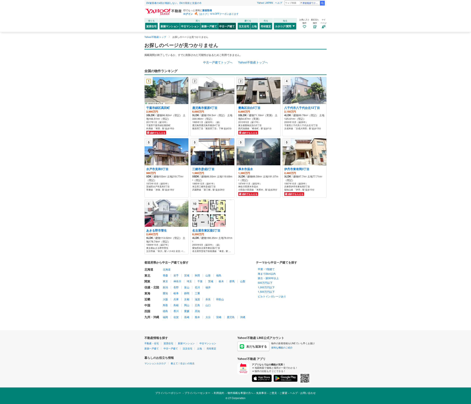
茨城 (210, 281)
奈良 (208, 299)
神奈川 (177, 281)
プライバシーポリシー (168, 393)
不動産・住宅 (151, 343)
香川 (176, 311)
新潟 (165, 287)
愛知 (165, 293)
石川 (197, 287)
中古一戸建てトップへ (218, 62)
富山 (186, 287)
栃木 (221, 281)
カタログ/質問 (283, 26)
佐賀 (176, 317)
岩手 (176, 275)
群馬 (232, 281)
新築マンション (170, 26)
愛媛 (186, 311)
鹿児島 (231, 317)
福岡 (165, 317)
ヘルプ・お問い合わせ (303, 393)
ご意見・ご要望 (278, 393)
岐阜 (176, 293)
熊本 (197, 317)
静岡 (186, 293)
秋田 (197, 275)
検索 (322, 3)
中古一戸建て (227, 26)
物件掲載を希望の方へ (240, 393)
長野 (176, 287)
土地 (254, 26)
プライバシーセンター (197, 393)
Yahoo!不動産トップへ (253, 62)
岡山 (186, 305)
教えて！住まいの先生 (183, 363)
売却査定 (266, 26)
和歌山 (220, 299)
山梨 (242, 281)
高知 (197, 311)
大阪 (165, 299)
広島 (197, 305)
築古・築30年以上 (268, 278)
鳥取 (165, 305)
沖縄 (242, 317)
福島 (218, 275)
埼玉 (189, 281)
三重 (197, 293)
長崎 (186, 317)
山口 (208, 305)
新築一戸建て (209, 26)
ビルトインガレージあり (272, 296)
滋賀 (197, 299)
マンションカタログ (155, 363)
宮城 (186, 275)
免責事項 (261, 393)
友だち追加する (256, 346)
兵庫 (176, 299)
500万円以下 (265, 282)
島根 (176, 305)
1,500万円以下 (266, 291)
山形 (208, 275)
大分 (208, 317)
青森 (165, 275)
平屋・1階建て (266, 269)
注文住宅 (244, 26)
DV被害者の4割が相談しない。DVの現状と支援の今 (174, 3)
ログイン (188, 13)
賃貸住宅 (151, 26)
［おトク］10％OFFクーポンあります (218, 13)
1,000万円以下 (266, 287)
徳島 (165, 311)
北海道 (167, 269)
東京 (165, 281)
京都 (186, 299)
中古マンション (190, 26)
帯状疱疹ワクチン (311, 2)
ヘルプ (278, 2)
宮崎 (218, 317)
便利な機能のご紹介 (282, 347)
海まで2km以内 (267, 273)
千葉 (200, 281)
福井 (208, 287)
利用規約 (219, 393)
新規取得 (207, 10)
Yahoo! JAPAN (265, 2)
